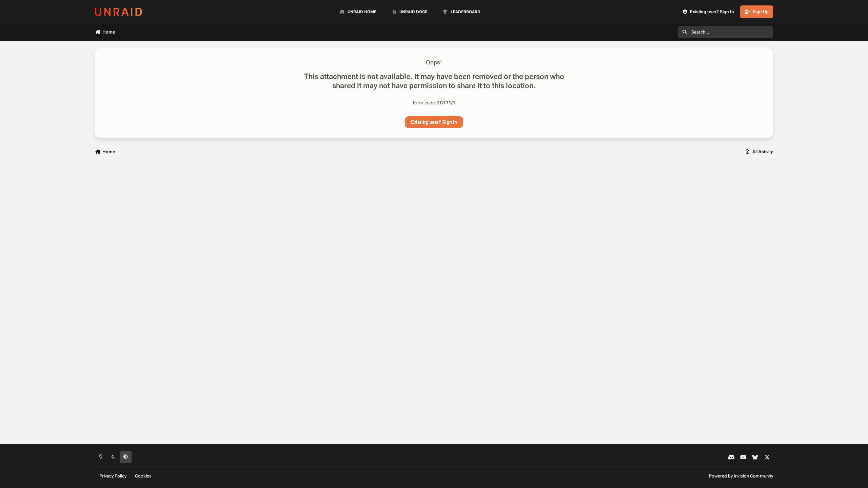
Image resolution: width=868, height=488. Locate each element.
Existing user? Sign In (434, 122)
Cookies (143, 476)
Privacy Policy (112, 476)
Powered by (741, 476)
